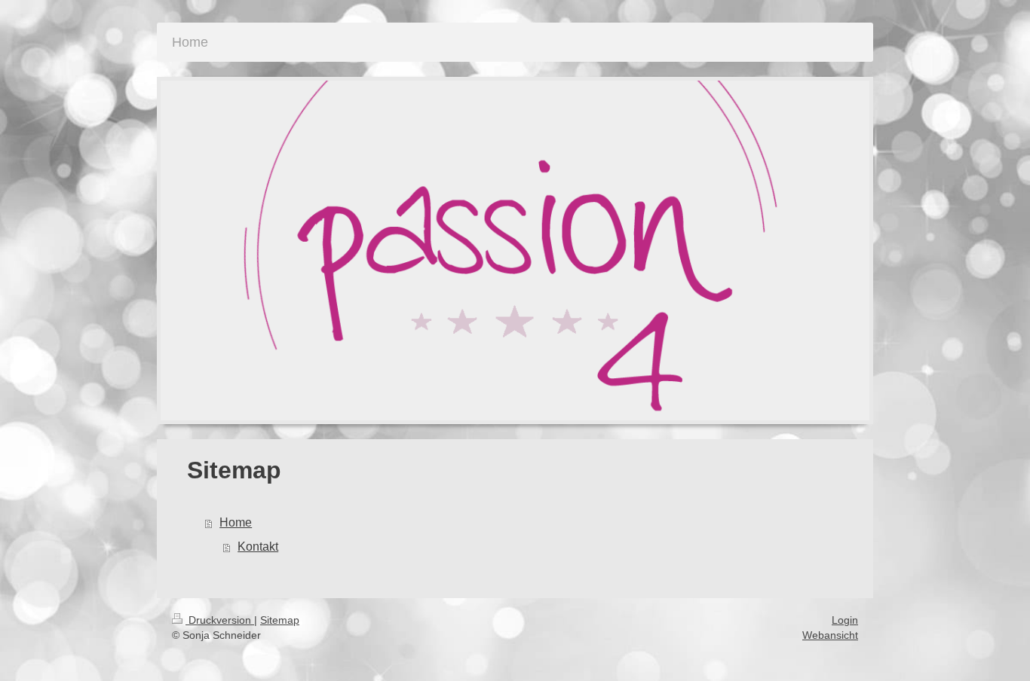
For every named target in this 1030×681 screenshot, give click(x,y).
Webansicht (830, 635)
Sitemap (279, 620)
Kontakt (258, 546)
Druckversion (219, 620)
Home (235, 522)
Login (845, 620)
